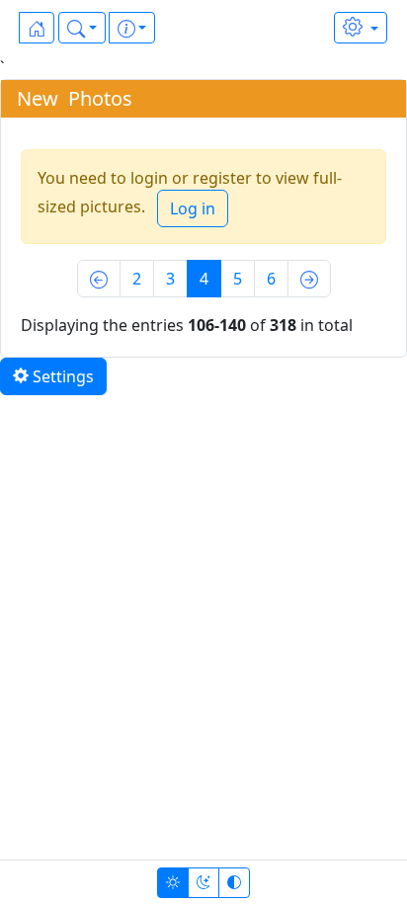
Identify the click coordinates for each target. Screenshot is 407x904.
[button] (82, 27)
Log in (192, 208)
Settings (61, 376)
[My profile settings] (360, 27)
